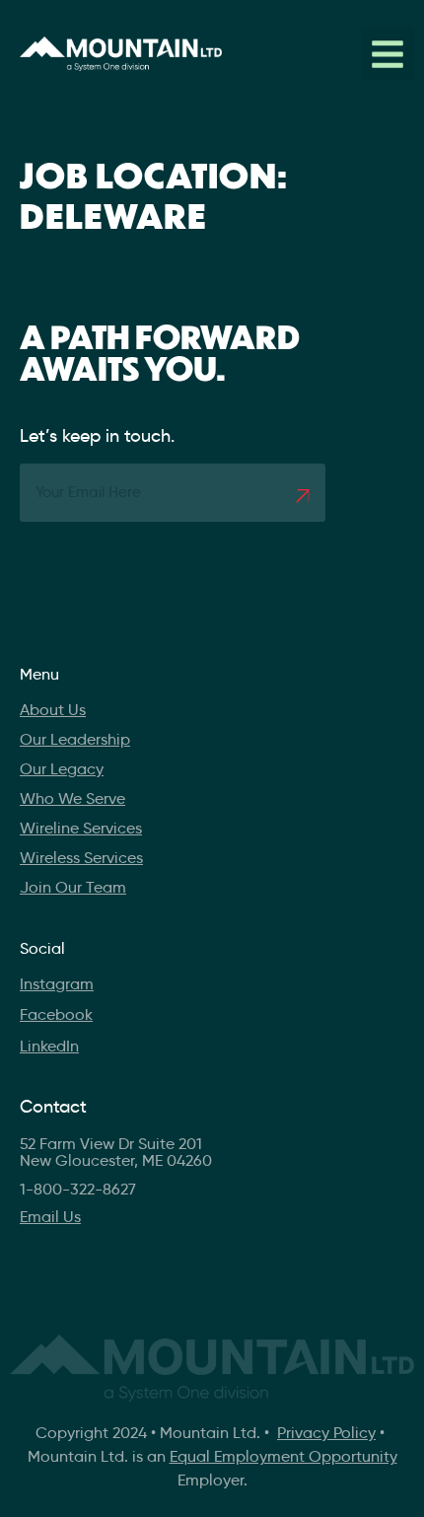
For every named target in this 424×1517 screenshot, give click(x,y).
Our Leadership (75, 739)
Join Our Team (73, 887)
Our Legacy (62, 768)
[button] (387, 54)
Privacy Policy (326, 1432)
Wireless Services (81, 857)
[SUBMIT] (303, 496)
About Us (53, 709)
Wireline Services (81, 828)
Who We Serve (72, 798)
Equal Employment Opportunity (283, 1456)
